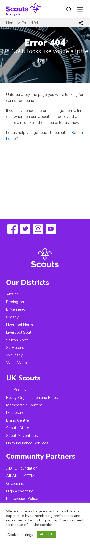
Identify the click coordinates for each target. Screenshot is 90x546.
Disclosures (16, 412)
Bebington (15, 302)
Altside (12, 294)
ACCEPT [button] (46, 534)
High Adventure (20, 491)
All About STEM (20, 476)
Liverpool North (19, 325)
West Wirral (17, 363)
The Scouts (16, 390)
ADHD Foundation (22, 468)
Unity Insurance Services (27, 443)
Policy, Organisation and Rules (32, 397)
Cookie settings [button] (20, 534)
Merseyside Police (22, 498)
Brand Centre (17, 420)
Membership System (24, 405)
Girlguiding (15, 483)
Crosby (12, 317)
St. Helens (15, 347)
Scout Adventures (22, 435)
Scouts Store (17, 428)
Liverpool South (20, 332)
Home (11, 23)
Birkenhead (16, 309)
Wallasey (14, 355)
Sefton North (17, 340)
